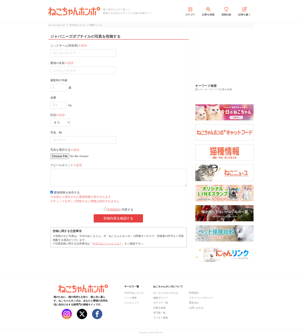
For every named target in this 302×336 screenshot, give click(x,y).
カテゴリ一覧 (160, 302)
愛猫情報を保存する (66, 192)
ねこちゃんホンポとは (165, 292)
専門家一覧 (159, 312)
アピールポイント (66, 165)
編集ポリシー (160, 297)
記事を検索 (208, 14)
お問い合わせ (196, 307)
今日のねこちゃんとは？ (107, 243)
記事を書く (244, 14)
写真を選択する (64, 149)
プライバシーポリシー (201, 297)
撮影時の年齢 (59, 80)
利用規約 (113, 209)
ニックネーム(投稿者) (68, 45)
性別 (57, 115)
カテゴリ (190, 14)
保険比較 (226, 14)
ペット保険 (130, 297)
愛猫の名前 (61, 63)
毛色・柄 (56, 132)
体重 (53, 97)
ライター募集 (160, 317)
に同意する (120, 209)
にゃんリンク (131, 302)
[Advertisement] (226, 53)
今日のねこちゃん (134, 292)
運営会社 (194, 302)
